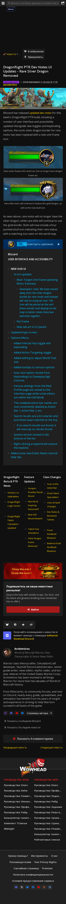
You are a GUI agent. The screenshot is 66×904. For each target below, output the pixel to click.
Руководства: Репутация (48, 812)
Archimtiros (10, 85)
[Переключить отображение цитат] (59, 244)
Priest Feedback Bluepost (52, 534)
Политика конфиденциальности (33, 874)
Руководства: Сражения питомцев (48, 817)
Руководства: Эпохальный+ (18, 801)
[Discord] (11, 713)
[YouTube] (16, 713)
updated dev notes (40, 113)
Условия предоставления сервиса (33, 880)
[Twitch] (5, 713)
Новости (11, 54)
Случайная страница (26, 868)
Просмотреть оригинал (38, 244)
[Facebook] (15, 625)
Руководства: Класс (16, 785)
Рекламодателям (20, 862)
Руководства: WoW (16, 779)
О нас (54, 855)
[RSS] (44, 887)
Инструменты (39, 855)
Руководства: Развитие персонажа (18, 796)
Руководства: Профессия (18, 806)
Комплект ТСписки (15, 823)
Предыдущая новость (15, 747)
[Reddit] (23, 625)
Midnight (9, 828)
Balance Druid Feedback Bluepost (54, 547)
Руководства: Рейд (15, 812)
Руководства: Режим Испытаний (48, 828)
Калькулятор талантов (18, 817)
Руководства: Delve (16, 790)
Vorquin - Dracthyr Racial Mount (35, 492)
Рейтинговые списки (47, 839)
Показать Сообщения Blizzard (24, 721)
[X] (21, 887)
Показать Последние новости (23, 727)
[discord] (7, 635)
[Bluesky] (7, 625)
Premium (47, 868)
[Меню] (3, 3)
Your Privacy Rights (45, 862)
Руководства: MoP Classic (48, 779)
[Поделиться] (63, 3)
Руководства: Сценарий (48, 823)
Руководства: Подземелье (48, 796)
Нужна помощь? (18, 855)
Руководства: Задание (48, 806)
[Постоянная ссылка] (31, 625)
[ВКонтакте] (49, 887)
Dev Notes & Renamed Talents (53, 515)
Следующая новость (51, 747)
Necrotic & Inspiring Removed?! (33, 505)
